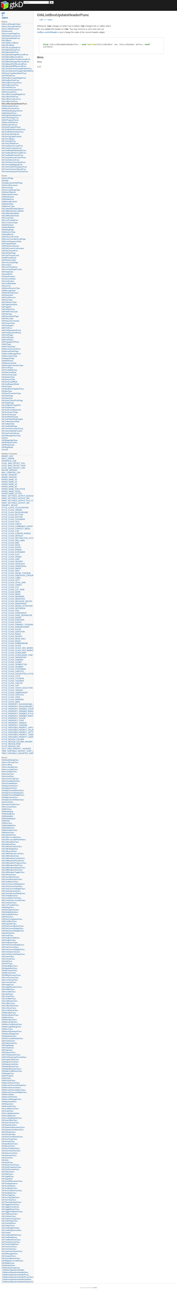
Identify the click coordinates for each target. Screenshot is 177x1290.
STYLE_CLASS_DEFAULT (12, 536)
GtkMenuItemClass (9, 1020)
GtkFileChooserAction (10, 246)
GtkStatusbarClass (9, 1155)
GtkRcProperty (7, 1076)
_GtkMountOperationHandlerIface (15, 1272)
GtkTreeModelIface (9, 1237)
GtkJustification (8, 281)
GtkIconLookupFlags (10, 262)
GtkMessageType (9, 291)
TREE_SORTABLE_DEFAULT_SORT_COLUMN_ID (17, 751)
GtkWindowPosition (9, 442)
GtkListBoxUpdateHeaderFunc (14, 104)
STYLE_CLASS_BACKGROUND (15, 512)
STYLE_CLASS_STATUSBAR (14, 669)
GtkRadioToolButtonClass (12, 1071)
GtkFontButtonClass (10, 943)
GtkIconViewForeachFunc (12, 90)
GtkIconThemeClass (10, 980)
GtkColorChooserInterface (12, 886)
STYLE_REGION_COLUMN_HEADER (17, 742)
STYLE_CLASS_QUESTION (13, 632)
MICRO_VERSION (9, 475)
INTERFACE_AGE (9, 461)
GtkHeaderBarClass (9, 968)
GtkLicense (6, 286)
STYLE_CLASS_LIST (10, 587)
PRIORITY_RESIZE (10, 505)
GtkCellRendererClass (10, 856)
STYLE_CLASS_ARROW (12, 510)
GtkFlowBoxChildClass (11, 938)
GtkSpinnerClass (8, 1146)
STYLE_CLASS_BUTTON (12, 517)
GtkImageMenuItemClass (12, 987)
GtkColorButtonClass (10, 882)
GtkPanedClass (8, 1048)
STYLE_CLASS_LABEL (11, 578)
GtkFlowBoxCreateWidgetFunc (14, 78)
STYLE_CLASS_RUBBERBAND (15, 643)
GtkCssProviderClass (10, 905)
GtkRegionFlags (8, 358)
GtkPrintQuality (8, 337)
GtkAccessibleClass (10, 769)
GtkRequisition (7, 1104)
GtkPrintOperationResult (11, 333)
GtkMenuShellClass (9, 1022)
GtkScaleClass (8, 1111)
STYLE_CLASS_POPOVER (13, 620)
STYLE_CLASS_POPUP (12, 622)
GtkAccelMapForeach (10, 29)
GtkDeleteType (7, 225)
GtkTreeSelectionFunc (10, 160)
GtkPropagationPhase (10, 342)
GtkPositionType (8, 323)
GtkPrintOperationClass (11, 1055)
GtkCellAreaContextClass (12, 846)
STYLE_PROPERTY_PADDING (14, 725)
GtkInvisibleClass (9, 992)
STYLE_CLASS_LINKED (12, 585)
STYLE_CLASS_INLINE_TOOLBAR (16, 573)
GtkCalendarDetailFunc (11, 38)
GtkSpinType (7, 391)
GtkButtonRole (7, 204)
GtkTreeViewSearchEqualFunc (14, 169)
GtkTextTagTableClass (11, 1197)
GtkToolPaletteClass (10, 1221)
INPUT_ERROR (8, 459)
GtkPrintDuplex (8, 326)
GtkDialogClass (8, 907)
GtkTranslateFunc (9, 141)
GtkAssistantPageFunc (11, 34)
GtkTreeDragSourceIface (11, 1230)
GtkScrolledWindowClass (12, 1118)
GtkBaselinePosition (10, 194)
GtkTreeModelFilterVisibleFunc (14, 153)
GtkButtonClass (8, 832)
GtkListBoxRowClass (10, 1006)
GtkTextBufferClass (9, 1188)
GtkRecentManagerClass (12, 1099)
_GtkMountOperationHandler (13, 1270)
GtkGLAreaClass (8, 959)
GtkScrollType (7, 368)
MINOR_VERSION (9, 477)
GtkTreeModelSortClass (11, 1240)
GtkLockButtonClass (10, 1010)
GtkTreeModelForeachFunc (12, 155)
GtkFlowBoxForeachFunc (12, 83)
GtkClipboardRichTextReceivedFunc (16, 59)
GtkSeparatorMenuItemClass (13, 1127)
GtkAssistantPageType (11, 190)
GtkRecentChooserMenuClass (14, 1090)
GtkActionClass (8, 774)
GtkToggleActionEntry (10, 1207)
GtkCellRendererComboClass (13, 858)
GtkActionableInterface (11, 781)
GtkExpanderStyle (9, 244)
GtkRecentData (8, 1094)
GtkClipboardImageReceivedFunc (15, 55)
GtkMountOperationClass (12, 1031)
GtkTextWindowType (10, 417)
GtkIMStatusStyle (9, 260)
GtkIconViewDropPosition (12, 269)
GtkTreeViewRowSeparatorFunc (14, 167)
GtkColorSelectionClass (11, 891)
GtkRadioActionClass (10, 1062)
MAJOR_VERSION (9, 470)
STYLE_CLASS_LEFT (11, 580)
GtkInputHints (7, 274)
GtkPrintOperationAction (11, 330)
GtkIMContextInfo (9, 973)
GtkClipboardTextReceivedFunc (14, 64)
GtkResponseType (9, 363)
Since (39, 62)
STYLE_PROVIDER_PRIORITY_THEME (17, 735)
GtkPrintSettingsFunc (10, 118)
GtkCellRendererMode (10, 213)
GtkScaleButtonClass (10, 1109)
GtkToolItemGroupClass (11, 1219)
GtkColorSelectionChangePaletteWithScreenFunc (17, 71)
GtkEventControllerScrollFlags (14, 239)
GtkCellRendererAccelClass (13, 854)
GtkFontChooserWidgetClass (13, 949)
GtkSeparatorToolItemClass (13, 1130)
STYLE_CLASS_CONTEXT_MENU (16, 529)
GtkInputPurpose (8, 276)
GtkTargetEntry (8, 1176)
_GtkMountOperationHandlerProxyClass (17, 1277)
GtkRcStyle (6, 1078)
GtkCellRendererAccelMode (13, 211)
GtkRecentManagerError (11, 354)
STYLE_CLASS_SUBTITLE (13, 671)
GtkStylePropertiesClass (11, 1167)
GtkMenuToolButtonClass (12, 1024)
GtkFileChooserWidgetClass (13, 931)
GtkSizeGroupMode (9, 382)
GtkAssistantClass (9, 807)
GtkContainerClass (9, 903)
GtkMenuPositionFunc (10, 108)
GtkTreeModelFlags (9, 426)
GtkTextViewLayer (9, 415)
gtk (41, 20)
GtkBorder (6, 821)
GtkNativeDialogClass (10, 1034)
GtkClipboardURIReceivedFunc (14, 66)
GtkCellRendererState (10, 216)
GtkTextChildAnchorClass (12, 1191)
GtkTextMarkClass (9, 1193)
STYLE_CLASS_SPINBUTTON (14, 664)
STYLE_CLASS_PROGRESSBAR (15, 627)
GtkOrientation (7, 295)
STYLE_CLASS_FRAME (12, 557)
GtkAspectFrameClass (11, 804)
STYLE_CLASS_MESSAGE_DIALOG (17, 601)
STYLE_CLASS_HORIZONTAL (14, 566)
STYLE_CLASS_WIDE (11, 702)
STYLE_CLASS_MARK (11, 592)
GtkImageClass (8, 985)
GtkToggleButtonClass (10, 1209)
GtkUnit (5, 438)
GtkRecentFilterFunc (10, 122)
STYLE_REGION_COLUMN (13, 739)
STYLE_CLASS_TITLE (11, 676)
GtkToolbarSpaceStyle (10, 421)
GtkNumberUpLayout (10, 293)
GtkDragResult (7, 234)
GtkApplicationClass (10, 797)
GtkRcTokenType (8, 347)
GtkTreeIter (6, 1233)
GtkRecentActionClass (11, 1083)
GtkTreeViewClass (9, 1249)
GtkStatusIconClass (10, 1153)
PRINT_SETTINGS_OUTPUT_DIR (15, 498)
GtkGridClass (7, 961)
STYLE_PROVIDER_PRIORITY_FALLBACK (17, 730)
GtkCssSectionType (10, 223)
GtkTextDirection (8, 407)
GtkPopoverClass (9, 1052)
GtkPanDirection (8, 309)
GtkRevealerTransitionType (12, 365)
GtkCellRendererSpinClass (12, 865)
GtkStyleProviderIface (10, 1169)
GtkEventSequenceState (11, 241)
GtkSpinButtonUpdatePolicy (13, 389)
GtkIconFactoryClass (10, 978)
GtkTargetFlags (8, 403)
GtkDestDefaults (8, 227)
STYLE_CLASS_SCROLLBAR (14, 653)
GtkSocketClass (8, 1141)
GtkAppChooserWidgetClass (13, 795)
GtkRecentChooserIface (11, 1088)
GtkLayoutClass (8, 996)
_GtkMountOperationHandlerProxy (15, 1275)
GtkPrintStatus (7, 340)
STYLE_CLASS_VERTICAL (13, 695)
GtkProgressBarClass (10, 1059)
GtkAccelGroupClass (10, 762)
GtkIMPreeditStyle (9, 258)
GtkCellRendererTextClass (12, 870)
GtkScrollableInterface (10, 1113)
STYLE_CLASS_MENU (11, 594)
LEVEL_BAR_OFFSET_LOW (13, 468)
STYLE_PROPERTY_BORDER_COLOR (17, 709)
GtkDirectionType (8, 232)
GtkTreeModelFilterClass (11, 1235)
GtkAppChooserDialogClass (13, 793)
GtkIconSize (6, 265)
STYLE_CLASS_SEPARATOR (14, 657)
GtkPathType (7, 314)
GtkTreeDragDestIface (10, 1228)
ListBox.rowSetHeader (47, 32)
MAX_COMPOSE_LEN (11, 473)
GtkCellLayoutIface (9, 851)
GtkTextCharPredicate (10, 134)
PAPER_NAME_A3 (9, 480)
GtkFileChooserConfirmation (13, 248)
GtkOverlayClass (8, 1041)
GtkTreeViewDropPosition (12, 431)
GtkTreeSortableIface (10, 1244)
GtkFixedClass (7, 935)
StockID (5, 450)
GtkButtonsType (8, 206)
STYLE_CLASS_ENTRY (11, 547)
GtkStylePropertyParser (11, 127)
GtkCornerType (8, 218)
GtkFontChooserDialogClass (13, 945)
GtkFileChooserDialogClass (13, 928)
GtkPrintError (7, 328)
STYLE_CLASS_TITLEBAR (13, 678)
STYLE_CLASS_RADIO (11, 634)
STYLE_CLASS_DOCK (11, 545)
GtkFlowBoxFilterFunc (10, 80)
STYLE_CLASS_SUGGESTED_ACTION (17, 674)
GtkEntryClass (7, 917)
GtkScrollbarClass (9, 1116)
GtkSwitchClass (8, 1172)
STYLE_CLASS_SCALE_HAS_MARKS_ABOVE (17, 648)
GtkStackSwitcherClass (11, 1151)
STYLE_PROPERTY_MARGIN (14, 723)
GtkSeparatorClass (9, 1125)
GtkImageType (7, 272)
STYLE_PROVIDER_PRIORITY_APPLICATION (17, 728)
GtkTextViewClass (9, 1200)
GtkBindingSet (7, 816)
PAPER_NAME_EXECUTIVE (13, 489)
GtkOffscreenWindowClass (12, 1038)
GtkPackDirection (9, 297)
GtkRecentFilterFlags (10, 351)
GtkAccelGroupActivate (11, 24)
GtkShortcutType (8, 379)
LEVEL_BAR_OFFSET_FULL (13, 463)
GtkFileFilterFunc (8, 76)
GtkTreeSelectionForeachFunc (14, 158)
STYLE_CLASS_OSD (10, 611)
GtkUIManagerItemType (11, 436)
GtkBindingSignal (8, 819)
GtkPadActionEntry (9, 1043)
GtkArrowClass (8, 802)
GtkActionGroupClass (10, 779)
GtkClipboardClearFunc (11, 50)
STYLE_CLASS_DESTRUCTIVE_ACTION (17, 538)
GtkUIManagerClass (10, 1254)
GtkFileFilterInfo (8, 933)
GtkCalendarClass (9, 835)
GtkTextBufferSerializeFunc (13, 132)
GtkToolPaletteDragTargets (12, 419)
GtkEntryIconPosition (10, 237)
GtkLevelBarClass (9, 999)
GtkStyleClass (7, 1162)
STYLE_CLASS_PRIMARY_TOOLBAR (17, 625)
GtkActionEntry (8, 776)
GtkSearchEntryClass (10, 1123)
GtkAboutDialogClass (10, 760)
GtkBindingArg (7, 811)
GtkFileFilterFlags (9, 253)
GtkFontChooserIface (10, 947)
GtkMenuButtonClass (10, 1015)
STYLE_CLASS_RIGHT (11, 641)
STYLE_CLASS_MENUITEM (13, 599)
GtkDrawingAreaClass (10, 910)
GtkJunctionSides (9, 279)
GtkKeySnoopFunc (9, 92)
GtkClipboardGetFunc (10, 52)
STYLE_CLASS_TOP (10, 686)
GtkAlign (5, 181)
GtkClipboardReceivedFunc (12, 57)
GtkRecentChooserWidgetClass (14, 1092)
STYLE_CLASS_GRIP (11, 559)
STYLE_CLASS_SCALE (11, 646)
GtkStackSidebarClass (11, 1148)
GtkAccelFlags (7, 178)
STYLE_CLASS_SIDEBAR (12, 660)
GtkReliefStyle (7, 361)
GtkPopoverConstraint (10, 321)
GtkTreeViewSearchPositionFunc (15, 172)
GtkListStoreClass (9, 1008)
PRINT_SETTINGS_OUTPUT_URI (15, 503)
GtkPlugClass (7, 1050)
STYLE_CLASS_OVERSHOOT (14, 613)
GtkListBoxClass (8, 1003)
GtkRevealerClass (9, 1106)
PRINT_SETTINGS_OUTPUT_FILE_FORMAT (17, 501)
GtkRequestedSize (9, 1102)
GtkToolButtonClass (10, 1214)
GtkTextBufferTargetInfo (11, 405)
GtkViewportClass (9, 1256)
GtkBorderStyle (8, 197)
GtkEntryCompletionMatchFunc (14, 73)
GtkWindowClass (8, 1265)
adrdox (95, 1287)
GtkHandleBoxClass (10, 966)
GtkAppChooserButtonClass (13, 790)
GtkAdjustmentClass (10, 786)
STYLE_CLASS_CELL (11, 522)
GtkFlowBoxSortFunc (10, 85)
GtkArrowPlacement (10, 185)
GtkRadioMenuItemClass (12, 1069)
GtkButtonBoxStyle (9, 202)
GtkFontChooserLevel (10, 255)
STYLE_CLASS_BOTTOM (12, 515)
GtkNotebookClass (9, 1036)
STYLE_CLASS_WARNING (13, 699)
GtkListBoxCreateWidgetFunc (13, 94)
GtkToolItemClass (9, 1216)
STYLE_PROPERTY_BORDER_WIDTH (17, 716)
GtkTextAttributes (9, 1186)
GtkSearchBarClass (9, 1120)
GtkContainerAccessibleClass (13, 900)
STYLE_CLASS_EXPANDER (13, 552)
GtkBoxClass (7, 823)
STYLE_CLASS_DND (10, 543)
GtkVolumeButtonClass (11, 1258)
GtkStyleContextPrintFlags (12, 400)
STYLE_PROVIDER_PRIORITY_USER (17, 737)
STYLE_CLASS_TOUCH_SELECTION (17, 688)
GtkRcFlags (6, 344)
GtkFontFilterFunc (9, 87)
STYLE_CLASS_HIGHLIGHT (13, 564)
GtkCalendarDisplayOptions (13, 209)
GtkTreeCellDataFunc (10, 143)
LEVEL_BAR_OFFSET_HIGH (13, 466)
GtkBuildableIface (9, 825)
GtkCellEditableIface (10, 849)
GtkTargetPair (7, 1179)
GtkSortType (7, 386)
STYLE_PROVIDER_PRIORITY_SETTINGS (17, 732)
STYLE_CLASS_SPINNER (12, 667)
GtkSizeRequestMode (10, 384)
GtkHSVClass (7, 964)
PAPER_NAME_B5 (9, 487)
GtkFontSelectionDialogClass (13, 954)
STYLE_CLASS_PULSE (11, 629)
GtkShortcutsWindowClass (12, 1137)
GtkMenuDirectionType (11, 288)
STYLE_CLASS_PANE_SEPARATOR (17, 615)
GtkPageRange (8, 1045)
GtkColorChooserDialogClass (13, 884)
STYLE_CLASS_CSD (10, 531)
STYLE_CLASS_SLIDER (12, 662)
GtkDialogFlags (8, 230)
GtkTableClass (7, 1174)
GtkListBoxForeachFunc (11, 99)
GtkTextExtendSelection (11, 410)
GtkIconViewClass (9, 982)
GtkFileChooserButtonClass (13, 926)
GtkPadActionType (9, 302)
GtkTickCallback (8, 139)
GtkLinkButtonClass (10, 1001)
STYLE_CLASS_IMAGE (11, 568)
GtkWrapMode (7, 447)
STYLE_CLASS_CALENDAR (13, 519)
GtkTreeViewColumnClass (12, 1251)
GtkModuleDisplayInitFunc (12, 111)
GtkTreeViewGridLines (10, 433)
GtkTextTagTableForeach (12, 136)
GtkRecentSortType (9, 356)
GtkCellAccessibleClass (11, 837)
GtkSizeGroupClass (9, 1139)
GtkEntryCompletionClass (12, 919)
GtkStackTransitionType (11, 393)
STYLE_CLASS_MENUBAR (13, 597)
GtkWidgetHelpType (9, 440)
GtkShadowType (8, 377)
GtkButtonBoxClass (9, 830)
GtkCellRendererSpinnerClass (13, 868)
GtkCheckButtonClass (10, 877)
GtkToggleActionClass (10, 1205)
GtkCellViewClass (9, 875)
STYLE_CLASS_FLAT (10, 554)
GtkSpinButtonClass (10, 1144)
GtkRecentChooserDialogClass (14, 1085)
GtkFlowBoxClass (9, 940)
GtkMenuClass (7, 1017)
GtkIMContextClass (9, 970)
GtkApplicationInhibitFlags (12, 183)
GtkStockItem (7, 1158)
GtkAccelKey (7, 765)
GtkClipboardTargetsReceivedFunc (15, 62)
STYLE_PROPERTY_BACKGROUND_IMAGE (17, 707)
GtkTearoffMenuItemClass (12, 1181)
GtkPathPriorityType (10, 312)
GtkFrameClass (8, 956)
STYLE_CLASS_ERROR (12, 550)
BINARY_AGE (7, 456)
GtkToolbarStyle (8, 424)
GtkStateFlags (7, 396)
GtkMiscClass (7, 1029)
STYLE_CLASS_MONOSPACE (14, 604)
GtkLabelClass (7, 994)
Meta (40, 57)
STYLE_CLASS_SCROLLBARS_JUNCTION (17, 655)
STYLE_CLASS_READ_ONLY (14, 639)
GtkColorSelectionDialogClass (14, 893)
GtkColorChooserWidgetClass (13, 889)
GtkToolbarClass (8, 1226)
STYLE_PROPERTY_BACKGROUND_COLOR (17, 704)
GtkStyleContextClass (10, 1165)
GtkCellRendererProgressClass (14, 863)
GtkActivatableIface (9, 783)
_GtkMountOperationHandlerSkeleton (16, 1279)
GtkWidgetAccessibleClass (12, 1261)
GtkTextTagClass (8, 1195)
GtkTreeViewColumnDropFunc (14, 162)
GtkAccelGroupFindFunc (11, 26)
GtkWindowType (8, 445)
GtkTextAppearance (9, 1183)
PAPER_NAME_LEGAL (11, 491)
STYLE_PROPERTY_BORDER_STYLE (17, 714)
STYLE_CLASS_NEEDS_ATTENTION (17, 606)
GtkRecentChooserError (11, 349)
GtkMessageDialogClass (11, 1027)
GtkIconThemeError (9, 267)
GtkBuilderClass (8, 828)
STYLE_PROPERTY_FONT (13, 721)
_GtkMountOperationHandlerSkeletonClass (17, 1282)
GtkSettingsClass (9, 1132)
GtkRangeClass (8, 1073)
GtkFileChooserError (10, 251)
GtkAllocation (7, 31)
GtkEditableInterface (10, 912)
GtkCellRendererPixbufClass (13, 861)
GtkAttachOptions (9, 192)
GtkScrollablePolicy (9, 370)
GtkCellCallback (8, 45)
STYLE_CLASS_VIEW (11, 697)
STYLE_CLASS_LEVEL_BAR (14, 583)
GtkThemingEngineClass (11, 1202)
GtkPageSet (6, 307)
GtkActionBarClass (9, 772)
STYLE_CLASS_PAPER (11, 618)
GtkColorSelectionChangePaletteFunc (17, 69)
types (50, 20)
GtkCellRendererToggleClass (13, 872)
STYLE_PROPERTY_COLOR (13, 718)
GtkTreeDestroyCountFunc (12, 146)
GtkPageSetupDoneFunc (11, 115)
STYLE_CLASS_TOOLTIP (12, 683)
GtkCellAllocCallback (10, 43)
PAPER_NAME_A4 (9, 482)
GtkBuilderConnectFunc (11, 36)
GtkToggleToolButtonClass (12, 1212)
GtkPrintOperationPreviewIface (14, 1057)
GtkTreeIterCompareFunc (12, 148)
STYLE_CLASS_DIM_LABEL (13, 540)
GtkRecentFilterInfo (9, 1097)
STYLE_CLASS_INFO (10, 571)
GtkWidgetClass (8, 1263)
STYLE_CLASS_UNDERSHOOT (15, 693)
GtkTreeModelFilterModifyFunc (14, 150)
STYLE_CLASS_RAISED (12, 636)
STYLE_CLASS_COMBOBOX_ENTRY (17, 526)
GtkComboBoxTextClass (11, 898)
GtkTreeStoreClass (9, 1247)
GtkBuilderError (8, 199)
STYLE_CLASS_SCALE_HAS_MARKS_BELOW (17, 650)
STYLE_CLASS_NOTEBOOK (13, 608)
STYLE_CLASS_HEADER (12, 562)
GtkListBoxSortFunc (10, 101)
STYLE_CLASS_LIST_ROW (13, 590)
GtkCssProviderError (10, 220)
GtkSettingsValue (8, 1134)
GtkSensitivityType (9, 375)
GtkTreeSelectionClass (11, 1242)
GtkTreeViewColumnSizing (12, 429)
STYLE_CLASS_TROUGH (12, 690)
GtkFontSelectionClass (11, 952)
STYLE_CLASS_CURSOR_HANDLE (16, 533)
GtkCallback (6, 40)
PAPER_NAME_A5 (9, 484)
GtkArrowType (7, 188)
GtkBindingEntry (8, 814)
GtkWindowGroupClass (11, 1268)
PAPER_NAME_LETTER (12, 494)
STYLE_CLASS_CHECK (11, 524)
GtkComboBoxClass (10, 896)
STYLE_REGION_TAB (11, 746)
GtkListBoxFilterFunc (10, 97)
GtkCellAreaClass (9, 844)
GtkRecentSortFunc (9, 125)
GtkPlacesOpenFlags (10, 316)
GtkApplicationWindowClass (13, 800)
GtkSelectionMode (9, 372)
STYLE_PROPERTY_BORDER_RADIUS (17, 711)
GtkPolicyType (7, 318)
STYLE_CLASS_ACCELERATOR (15, 508)
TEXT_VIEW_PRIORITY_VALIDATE (16, 749)
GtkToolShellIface (9, 1223)
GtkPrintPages (7, 335)
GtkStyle (5, 1160)
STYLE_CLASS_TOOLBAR (13, 681)
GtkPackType (7, 300)
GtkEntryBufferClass (10, 914)
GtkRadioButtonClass (10, 1067)
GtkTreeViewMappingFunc (12, 165)
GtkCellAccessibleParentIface (14, 840)
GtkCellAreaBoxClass (10, 842)
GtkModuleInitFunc (9, 113)
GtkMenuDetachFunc (10, 106)
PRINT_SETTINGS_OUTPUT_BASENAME (17, 496)
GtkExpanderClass (9, 924)
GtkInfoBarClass (8, 989)
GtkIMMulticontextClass (11, 975)
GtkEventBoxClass (9, 921)
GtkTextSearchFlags (10, 412)
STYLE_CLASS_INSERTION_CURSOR (17, 575)
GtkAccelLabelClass (10, 767)
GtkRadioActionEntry (10, 1064)
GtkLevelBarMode (9, 283)
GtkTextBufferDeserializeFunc (14, 129)
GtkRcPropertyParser (10, 120)
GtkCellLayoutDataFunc (11, 48)
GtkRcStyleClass (8, 1080)
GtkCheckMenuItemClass (12, 879)
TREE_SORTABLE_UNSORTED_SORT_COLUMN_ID (17, 753)
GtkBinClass (7, 809)
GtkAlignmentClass (9, 788)
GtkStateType (7, 398)
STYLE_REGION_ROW (11, 744)
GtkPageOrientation (9, 305)
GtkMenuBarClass (9, 1013)
